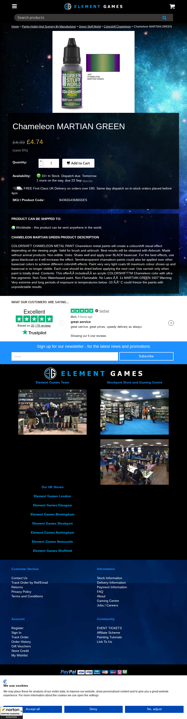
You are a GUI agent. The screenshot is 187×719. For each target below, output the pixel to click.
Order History (21, 641)
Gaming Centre (108, 601)
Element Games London (52, 496)
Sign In (16, 632)
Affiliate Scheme (108, 632)
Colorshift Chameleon (117, 26)
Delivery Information (111, 582)
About (101, 596)
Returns (17, 587)
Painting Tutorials (109, 637)
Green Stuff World (90, 26)
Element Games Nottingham (52, 532)
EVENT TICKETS (109, 628)
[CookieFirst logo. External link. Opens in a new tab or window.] (5, 682)
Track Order (20, 637)
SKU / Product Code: (28, 200)
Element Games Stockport (52, 523)
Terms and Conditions (27, 596)
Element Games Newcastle (52, 541)
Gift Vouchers (21, 646)
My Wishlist (19, 655)
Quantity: (20, 162)
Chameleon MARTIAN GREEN (153, 26)
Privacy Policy (21, 591)
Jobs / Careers (107, 605)
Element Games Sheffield (52, 550)
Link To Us (104, 641)
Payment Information (112, 587)
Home (15, 26)
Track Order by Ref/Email (29, 582)
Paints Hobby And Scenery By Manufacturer (49, 26)
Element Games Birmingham (52, 514)
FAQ (100, 591)
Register (17, 628)
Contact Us (19, 578)
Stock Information (109, 578)
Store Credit (20, 651)
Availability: (22, 176)
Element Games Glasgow (52, 505)
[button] (11, 713)
